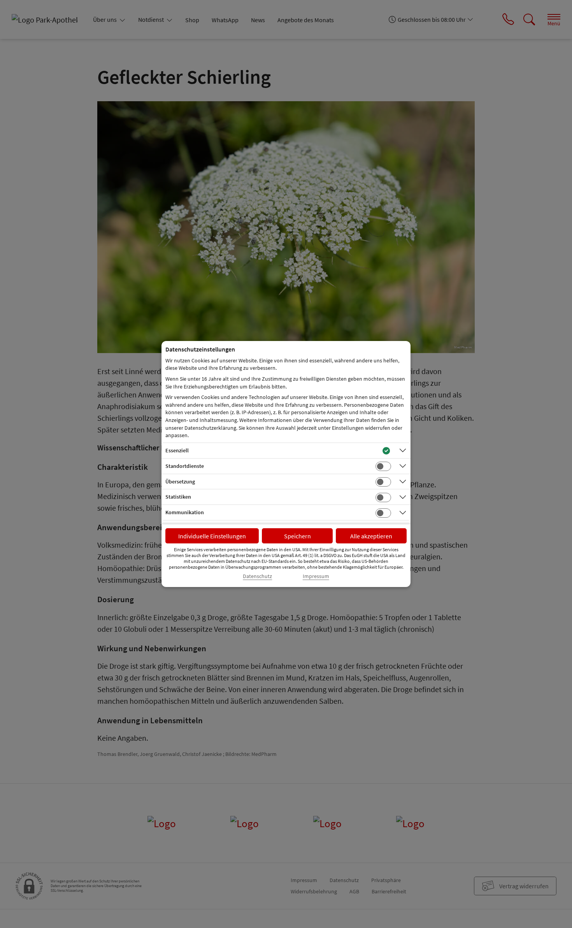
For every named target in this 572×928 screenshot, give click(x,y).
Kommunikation (184, 512)
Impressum (316, 576)
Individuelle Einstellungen (212, 536)
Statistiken (178, 496)
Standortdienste (184, 465)
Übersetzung (180, 481)
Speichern (297, 536)
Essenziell (177, 450)
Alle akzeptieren (371, 536)
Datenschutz (257, 576)
